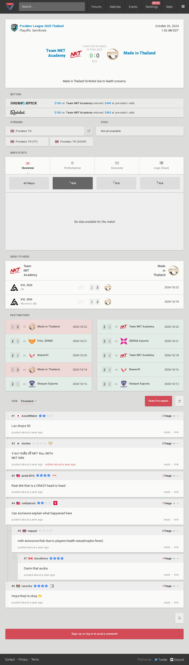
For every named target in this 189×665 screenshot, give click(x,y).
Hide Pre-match (158, 401)
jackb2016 (28, 475)
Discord (179, 660)
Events (133, 7)
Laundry (27, 586)
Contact (10, 659)
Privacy (23, 659)
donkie (26, 443)
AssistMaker (29, 416)
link (176, 432)
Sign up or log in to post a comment (94, 633)
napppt (32, 531)
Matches (115, 7)
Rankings (152, 5)
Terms (35, 659)
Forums (97, 7)
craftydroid (28, 503)
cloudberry (41, 558)
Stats (169, 7)
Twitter (162, 659)
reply (167, 432)
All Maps (29, 183)
